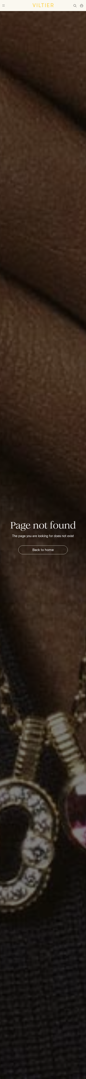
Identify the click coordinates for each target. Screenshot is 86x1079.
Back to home (43, 550)
